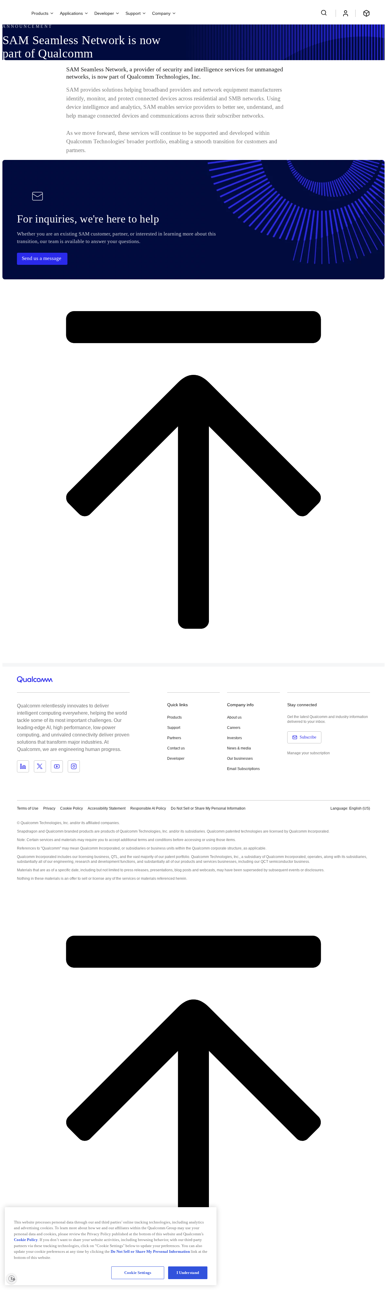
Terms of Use (27, 808)
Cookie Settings (137, 1272)
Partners (174, 738)
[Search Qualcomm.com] (324, 12)
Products (174, 717)
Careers (233, 728)
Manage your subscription (308, 753)
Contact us (176, 748)
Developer (175, 758)
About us (234, 717)
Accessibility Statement (106, 808)
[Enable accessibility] (11, 1278)
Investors (234, 738)
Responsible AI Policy (148, 808)
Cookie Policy (71, 808)
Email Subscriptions (243, 769)
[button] (208, 808)
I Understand (188, 1272)
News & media (239, 748)
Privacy (49, 808)
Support (173, 728)
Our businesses (240, 758)
